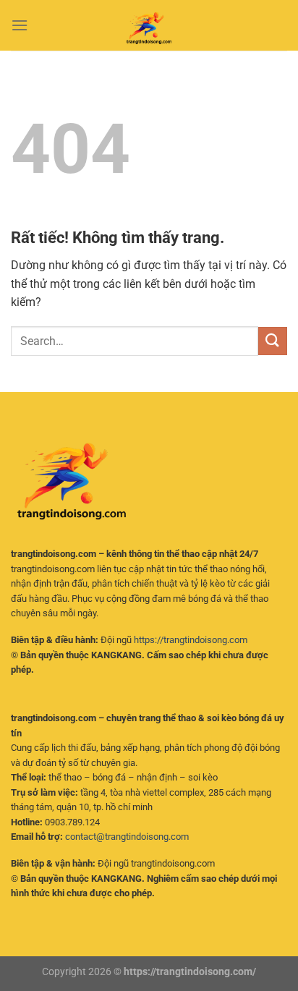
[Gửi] (272, 341)
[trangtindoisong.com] (149, 25)
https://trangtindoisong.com (190, 639)
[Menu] (19, 25)
